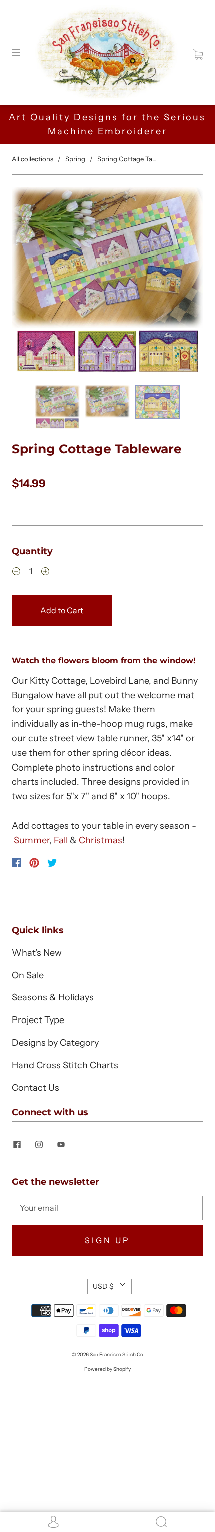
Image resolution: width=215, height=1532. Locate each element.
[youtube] (61, 1145)
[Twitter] (53, 863)
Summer (32, 840)
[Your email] (107, 1208)
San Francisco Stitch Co (117, 1354)
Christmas (100, 840)
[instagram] (39, 1145)
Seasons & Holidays (53, 997)
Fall (61, 840)
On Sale (28, 975)
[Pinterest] (35, 863)
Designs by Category (55, 1042)
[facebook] (17, 1145)
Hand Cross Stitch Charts (65, 1065)
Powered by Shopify (107, 1369)
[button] (31, 284)
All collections (33, 159)
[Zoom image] (107, 284)
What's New (37, 952)
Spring (76, 159)
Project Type (38, 1020)
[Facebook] (17, 863)
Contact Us (36, 1087)
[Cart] (198, 52)
